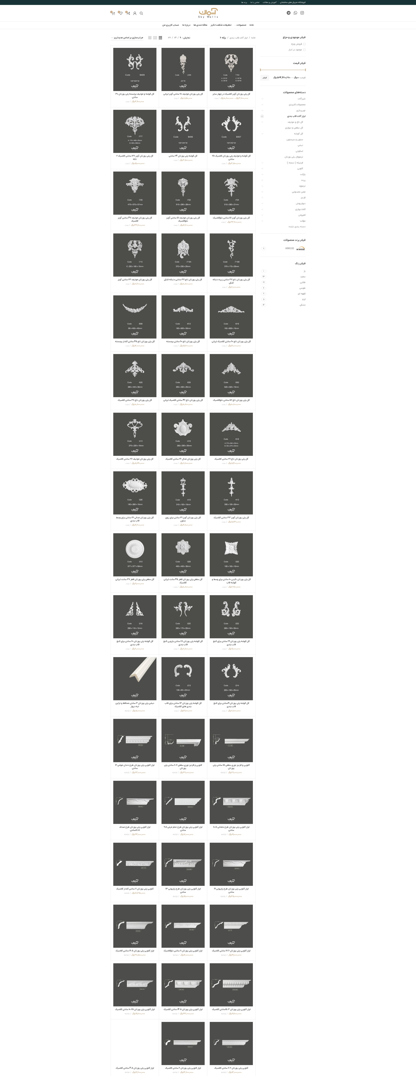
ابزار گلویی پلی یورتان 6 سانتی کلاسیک (183, 1068)
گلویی (300, 168)
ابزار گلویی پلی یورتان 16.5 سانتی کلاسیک (135, 950)
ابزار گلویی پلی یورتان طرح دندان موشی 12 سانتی (134, 767)
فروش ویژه (296, 44)
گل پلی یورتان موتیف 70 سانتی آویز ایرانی (183, 94)
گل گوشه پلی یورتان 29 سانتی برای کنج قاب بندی (231, 643)
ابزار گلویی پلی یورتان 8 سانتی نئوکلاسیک (183, 950)
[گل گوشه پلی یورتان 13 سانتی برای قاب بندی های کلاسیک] (183, 678)
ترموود (302, 186)
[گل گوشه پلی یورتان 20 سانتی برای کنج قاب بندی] (134, 616)
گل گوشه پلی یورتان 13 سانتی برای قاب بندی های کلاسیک (183, 705)
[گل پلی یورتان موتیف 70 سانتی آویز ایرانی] (183, 69)
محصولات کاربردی (297, 104)
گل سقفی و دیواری (294, 127)
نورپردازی (301, 110)
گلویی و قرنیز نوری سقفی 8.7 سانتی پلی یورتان (183, 767)
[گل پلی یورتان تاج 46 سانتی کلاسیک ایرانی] (183, 375)
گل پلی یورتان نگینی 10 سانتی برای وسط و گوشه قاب (231, 581)
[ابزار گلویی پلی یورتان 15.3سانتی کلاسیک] (231, 984)
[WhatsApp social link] (295, 13)
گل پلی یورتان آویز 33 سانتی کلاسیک (231, 517)
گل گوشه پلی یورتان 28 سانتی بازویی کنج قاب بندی (183, 643)
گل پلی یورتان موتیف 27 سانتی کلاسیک (134, 459)
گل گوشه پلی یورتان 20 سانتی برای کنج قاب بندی (135, 643)
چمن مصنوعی (299, 191)
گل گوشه (298, 133)
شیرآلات (302, 98)
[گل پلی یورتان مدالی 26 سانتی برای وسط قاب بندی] (134, 492)
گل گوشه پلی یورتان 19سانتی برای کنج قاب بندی (231, 705)
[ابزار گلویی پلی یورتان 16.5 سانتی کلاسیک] (134, 926)
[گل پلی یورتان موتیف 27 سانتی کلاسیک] (134, 434)
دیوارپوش (301, 203)
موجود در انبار (295, 49)
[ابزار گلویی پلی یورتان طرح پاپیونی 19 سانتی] (231, 864)
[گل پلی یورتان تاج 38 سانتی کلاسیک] (134, 375)
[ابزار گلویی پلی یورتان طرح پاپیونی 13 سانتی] (183, 864)
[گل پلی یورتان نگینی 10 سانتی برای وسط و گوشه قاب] (231, 554)
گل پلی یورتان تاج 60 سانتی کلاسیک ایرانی (231, 341)
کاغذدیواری (300, 209)
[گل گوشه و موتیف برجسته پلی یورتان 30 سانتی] (134, 69)
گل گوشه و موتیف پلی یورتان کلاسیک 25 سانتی (231, 157)
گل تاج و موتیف (295, 122)
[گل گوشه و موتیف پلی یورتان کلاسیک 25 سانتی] (231, 131)
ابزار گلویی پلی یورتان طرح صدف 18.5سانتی (134, 829)
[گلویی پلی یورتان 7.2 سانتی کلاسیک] (231, 1043)
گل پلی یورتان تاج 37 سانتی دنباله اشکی (183, 279)
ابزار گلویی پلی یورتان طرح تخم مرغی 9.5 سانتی (183, 829)
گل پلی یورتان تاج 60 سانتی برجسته (183, 341)
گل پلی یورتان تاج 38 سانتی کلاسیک (135, 400)
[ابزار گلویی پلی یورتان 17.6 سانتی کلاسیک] (231, 926)
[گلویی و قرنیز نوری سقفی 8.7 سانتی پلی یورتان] (183, 740)
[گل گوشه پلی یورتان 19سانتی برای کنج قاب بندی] (231, 678)
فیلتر (265, 77)
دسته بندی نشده (297, 226)
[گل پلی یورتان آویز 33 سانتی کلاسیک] (231, 492)
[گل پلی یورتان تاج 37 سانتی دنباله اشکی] (183, 255)
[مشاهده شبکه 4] (155, 38)
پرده (303, 180)
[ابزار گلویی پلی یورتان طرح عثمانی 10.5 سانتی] (231, 802)
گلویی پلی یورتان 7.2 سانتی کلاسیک (231, 1068)
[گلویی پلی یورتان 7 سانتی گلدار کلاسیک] (134, 864)
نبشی (300, 145)
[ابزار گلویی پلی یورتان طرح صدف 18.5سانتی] (134, 802)
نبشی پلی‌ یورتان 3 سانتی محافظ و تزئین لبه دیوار (134, 705)
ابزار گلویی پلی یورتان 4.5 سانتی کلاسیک (135, 1068)
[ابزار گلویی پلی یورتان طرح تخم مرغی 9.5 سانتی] (183, 802)
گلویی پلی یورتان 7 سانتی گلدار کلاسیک (134, 888)
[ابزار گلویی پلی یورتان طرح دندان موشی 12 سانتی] (134, 740)
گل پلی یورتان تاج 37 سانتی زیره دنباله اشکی (231, 281)
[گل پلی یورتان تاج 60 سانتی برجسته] (183, 317)
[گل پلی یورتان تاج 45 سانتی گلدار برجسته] (134, 317)
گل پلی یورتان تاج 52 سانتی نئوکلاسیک (231, 400)
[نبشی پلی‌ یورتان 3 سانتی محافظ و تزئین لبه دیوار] (134, 678)
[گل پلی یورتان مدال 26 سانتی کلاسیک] (183, 434)
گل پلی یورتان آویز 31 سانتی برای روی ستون (183, 519)
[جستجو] (141, 13)
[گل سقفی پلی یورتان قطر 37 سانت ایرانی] (134, 554)
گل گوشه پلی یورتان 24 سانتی (183, 155)
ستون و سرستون (295, 139)
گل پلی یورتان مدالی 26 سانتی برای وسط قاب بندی (135, 519)
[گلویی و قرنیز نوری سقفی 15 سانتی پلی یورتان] (231, 740)
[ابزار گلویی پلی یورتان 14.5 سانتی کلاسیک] (183, 984)
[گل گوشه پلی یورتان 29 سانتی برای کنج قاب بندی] (231, 616)
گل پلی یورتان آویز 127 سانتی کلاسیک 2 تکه (134, 157)
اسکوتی (299, 151)
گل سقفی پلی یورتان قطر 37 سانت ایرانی (134, 579)
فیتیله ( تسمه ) (295, 162)
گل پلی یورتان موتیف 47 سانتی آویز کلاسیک (135, 219)
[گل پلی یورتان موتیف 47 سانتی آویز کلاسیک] (134, 193)
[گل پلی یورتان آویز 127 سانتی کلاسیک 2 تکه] (134, 131)
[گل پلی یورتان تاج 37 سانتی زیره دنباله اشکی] (231, 255)
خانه (253, 37)
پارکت (303, 174)
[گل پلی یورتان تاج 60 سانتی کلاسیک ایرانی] (231, 317)
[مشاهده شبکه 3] (160, 38)
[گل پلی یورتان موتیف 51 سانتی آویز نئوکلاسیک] (183, 193)
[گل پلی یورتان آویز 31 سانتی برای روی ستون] (183, 492)
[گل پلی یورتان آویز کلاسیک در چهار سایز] (231, 69)
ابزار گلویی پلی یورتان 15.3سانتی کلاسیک (231, 1009)
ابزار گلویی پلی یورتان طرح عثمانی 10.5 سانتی (231, 829)
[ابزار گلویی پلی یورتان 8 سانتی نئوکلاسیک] (183, 926)
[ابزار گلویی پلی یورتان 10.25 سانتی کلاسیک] (134, 984)
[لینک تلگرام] (288, 13)
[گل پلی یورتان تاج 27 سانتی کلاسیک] (231, 434)
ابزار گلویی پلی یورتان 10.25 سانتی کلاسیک (135, 1009)
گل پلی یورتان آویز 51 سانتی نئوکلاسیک (231, 217)
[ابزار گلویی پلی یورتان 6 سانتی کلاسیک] (183, 1043)
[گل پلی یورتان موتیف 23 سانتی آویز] (134, 255)
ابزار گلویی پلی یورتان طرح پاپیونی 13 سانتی (183, 890)
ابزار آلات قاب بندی (296, 116)
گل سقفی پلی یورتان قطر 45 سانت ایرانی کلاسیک (183, 581)
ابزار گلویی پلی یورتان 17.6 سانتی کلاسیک (231, 950)
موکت (303, 221)
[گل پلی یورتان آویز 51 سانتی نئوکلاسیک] (231, 193)
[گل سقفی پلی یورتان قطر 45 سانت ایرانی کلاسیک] (183, 554)
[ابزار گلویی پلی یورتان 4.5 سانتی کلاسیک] (134, 1043)
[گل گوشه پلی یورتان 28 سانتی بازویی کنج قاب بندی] (183, 616)
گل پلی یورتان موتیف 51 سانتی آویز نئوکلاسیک (183, 219)
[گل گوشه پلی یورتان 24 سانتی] (183, 131)
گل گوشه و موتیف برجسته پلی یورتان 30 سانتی (134, 95)
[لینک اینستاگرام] (302, 13)
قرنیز (303, 197)
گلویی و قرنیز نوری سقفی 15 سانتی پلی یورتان (231, 767)
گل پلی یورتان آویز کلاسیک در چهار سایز (231, 94)
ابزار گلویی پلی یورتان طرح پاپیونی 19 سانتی (231, 890)
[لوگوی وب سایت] (208, 13)
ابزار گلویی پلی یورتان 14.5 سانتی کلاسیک (183, 1009)
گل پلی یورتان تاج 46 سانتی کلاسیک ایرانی (183, 400)
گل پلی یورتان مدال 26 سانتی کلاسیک (183, 459)
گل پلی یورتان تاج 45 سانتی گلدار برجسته (135, 341)
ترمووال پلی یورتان (294, 156)
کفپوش (302, 215)
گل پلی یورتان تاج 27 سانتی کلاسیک (231, 459)
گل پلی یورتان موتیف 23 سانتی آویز (135, 279)
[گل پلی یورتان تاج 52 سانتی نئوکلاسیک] (231, 375)
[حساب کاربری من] (135, 13)
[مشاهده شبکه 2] (149, 38)
